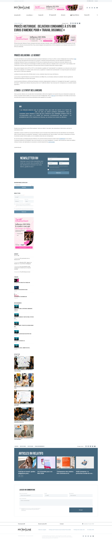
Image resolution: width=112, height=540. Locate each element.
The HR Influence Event (25, 271)
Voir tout (16, 255)
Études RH (40, 15)
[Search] (97, 15)
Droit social (20, 23)
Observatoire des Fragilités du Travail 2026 (22, 282)
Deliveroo (16, 446)
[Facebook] (87, 7)
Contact (62, 523)
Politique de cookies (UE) (79, 529)
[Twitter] (89, 7)
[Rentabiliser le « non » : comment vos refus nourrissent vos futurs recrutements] (16, 345)
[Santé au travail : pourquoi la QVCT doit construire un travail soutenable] (24, 362)
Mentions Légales (42, 529)
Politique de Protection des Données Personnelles (60, 529)
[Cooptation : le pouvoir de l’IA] (16, 338)
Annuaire (63, 15)
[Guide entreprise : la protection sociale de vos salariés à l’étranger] (85, 462)
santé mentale (51, 141)
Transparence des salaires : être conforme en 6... (65, 472)
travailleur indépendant (26, 111)
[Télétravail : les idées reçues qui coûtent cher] (16, 331)
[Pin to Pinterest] (75, 23)
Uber (75, 58)
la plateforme (62, 138)
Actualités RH (17, 15)
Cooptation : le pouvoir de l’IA (19, 340)
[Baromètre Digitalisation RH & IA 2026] (16, 287)
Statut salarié (30, 446)
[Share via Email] (79, 23)
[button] (19, 476)
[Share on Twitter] (73, 23)
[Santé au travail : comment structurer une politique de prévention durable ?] (24, 431)
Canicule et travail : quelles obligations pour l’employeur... (26, 472)
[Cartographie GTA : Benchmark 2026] (16, 294)
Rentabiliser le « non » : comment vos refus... (22, 347)
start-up (53, 95)
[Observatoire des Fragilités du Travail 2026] (16, 280)
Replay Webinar (75, 15)
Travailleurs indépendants (39, 446)
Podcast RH (86, 15)
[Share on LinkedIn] (77, 23)
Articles (15, 23)
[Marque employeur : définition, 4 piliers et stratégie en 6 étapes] (24, 379)
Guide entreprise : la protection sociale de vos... (84, 472)
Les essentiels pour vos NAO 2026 (44, 472)
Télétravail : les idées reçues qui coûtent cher (22, 333)
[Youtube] (97, 7)
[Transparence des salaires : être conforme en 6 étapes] (66, 462)
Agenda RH (53, 15)
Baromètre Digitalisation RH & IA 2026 (20, 289)
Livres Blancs (29, 15)
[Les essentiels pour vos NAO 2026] (46, 462)
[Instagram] (92, 7)
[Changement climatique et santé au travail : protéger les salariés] (16, 314)
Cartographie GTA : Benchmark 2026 (20, 296)
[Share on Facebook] (71, 23)
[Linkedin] (94, 7)
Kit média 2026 (90, 529)
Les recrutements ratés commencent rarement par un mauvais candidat (22, 268)
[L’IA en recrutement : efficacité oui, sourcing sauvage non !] (16, 323)
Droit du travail (23, 446)
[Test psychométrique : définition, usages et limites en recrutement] (24, 396)
